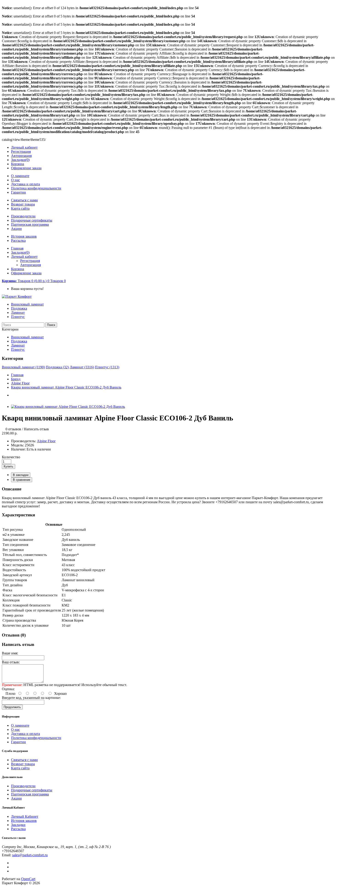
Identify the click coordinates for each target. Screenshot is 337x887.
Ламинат (18, 312)
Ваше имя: (10, 653)
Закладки (18, 825)
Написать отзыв (36, 429)
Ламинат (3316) (82, 367)
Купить (8, 466)
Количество (11, 457)
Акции (16, 229)
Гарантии (18, 192)
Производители (23, 216)
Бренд (15, 379)
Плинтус (18, 317)
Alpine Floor (20, 383)
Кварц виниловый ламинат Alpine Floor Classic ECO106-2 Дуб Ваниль (66, 387)
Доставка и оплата (25, 184)
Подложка (19, 308)
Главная (17, 375)
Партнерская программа (30, 224)
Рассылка (18, 240)
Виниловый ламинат (27, 304)
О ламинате (20, 176)
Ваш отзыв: (11, 662)
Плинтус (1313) (107, 367)
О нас (15, 180)
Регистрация (21, 151)
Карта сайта (20, 208)
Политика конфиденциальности (36, 188)
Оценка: (8, 689)
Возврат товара (23, 204)
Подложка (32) (57, 367)
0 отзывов (13, 429)
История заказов (24, 236)
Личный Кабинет (24, 816)
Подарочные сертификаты (31, 220)
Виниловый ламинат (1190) (23, 367)
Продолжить (12, 707)
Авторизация (21, 156)
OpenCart (28, 879)
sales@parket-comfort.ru (30, 855)
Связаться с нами (24, 200)
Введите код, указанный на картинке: (31, 698)
